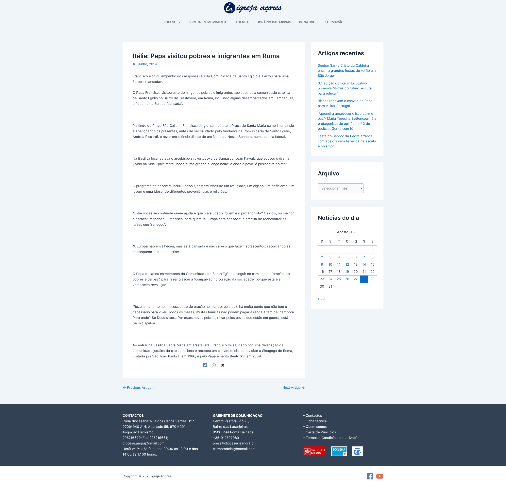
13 (356, 264)
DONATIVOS (308, 22)
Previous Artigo (137, 387)
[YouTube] (379, 476)
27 (356, 279)
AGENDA (242, 22)
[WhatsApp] (214, 365)
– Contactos (312, 416)
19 (347, 272)
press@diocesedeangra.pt (234, 443)
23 (322, 279)
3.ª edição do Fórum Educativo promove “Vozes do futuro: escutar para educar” (345, 88)
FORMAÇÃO (334, 22)
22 (373, 272)
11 (338, 264)
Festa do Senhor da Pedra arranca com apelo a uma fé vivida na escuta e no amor (347, 141)
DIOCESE (169, 22)
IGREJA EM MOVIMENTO (208, 22)
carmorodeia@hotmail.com (234, 449)
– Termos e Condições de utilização (331, 438)
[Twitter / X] (223, 365)
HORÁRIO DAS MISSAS (274, 22)
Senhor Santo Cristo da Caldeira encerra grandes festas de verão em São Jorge (347, 70)
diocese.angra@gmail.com (143, 443)
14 (364, 264)
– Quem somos (315, 427)
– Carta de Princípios (319, 432)
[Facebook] (205, 365)
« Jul (321, 299)
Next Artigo (293, 387)
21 (364, 272)
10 (330, 264)
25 (339, 279)
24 (330, 279)
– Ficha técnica (315, 421)
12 (347, 264)
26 (347, 279)
